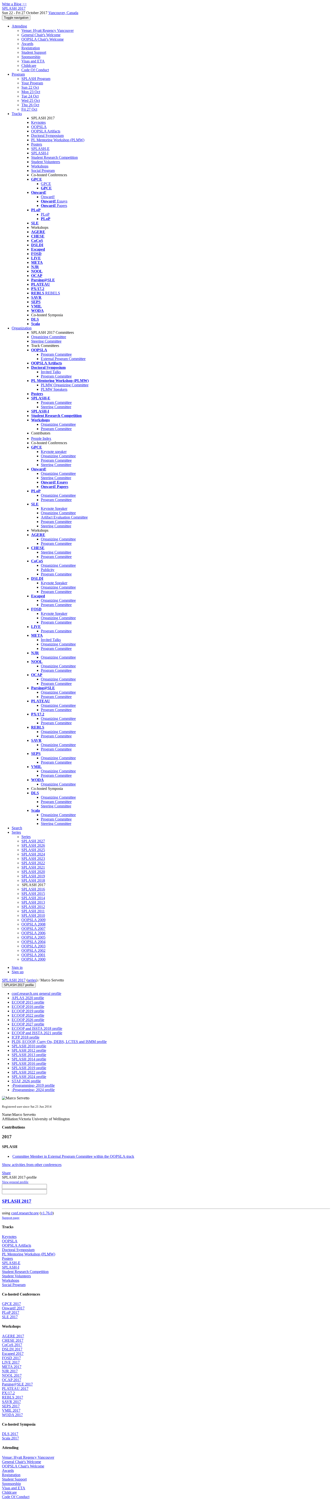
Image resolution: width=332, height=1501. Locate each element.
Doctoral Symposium (47, 135)
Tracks (17, 114)
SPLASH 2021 (33, 867)
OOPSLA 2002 (33, 950)
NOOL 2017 (12, 1375)
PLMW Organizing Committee (64, 385)
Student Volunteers (45, 162)
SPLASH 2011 (33, 911)
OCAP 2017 (11, 1380)
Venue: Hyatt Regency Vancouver (47, 30)
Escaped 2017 (13, 1353)
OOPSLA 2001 (33, 955)
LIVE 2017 (11, 1362)
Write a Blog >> (14, 4)
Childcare (28, 65)
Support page (10, 1217)
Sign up (18, 972)
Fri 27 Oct (29, 109)
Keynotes (38, 122)
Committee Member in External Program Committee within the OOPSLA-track (73, 1156)
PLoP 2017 (10, 1312)
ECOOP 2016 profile (28, 1007)
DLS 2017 (10, 1434)
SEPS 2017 (11, 1406)
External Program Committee (63, 359)
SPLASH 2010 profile (29, 1046)
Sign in (17, 967)
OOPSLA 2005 (33, 937)
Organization (22, 328)
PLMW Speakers (54, 389)
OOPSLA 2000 (33, 959)
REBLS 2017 (12, 1397)
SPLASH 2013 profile (29, 1055)
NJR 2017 (10, 1371)
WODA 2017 (12, 1415)
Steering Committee (46, 341)
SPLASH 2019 (33, 876)
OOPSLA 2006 (33, 933)
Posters (36, 144)
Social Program (43, 170)
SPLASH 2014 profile (29, 1059)
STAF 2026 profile (26, 1081)
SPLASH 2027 (33, 841)
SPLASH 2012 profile (29, 1050)
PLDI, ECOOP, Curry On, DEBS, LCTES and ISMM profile (59, 1042)
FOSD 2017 (11, 1358)
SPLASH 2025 (33, 850)
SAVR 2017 (11, 1402)
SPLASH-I (39, 153)
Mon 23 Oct (30, 92)
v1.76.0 (46, 1213)
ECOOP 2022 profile (28, 1015)
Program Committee (56, 354)
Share (6, 1173)
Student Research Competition (54, 157)
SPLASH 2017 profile (19, 985)
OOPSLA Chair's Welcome (42, 39)
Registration (30, 48)
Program (18, 74)
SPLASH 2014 (33, 898)
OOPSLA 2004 (33, 942)
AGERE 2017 (13, 1336)
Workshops (39, 166)
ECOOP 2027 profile (28, 1024)
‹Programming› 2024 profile (33, 1090)
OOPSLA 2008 (33, 924)
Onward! (48, 197)
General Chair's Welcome (41, 35)
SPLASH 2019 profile (29, 1068)
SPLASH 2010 (33, 915)
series (32, 980)
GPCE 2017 (11, 1304)
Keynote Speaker (54, 508)
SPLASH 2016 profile (29, 1063)
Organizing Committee (48, 337)
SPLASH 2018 (33, 880)
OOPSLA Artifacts (45, 131)
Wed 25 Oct (30, 100)
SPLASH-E (40, 149)
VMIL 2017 (11, 1410)
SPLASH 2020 (33, 872)
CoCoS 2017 (12, 1345)
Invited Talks (51, 372)
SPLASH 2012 (33, 907)
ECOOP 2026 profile (28, 1020)
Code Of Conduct (35, 70)
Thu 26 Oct (30, 105)
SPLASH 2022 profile (29, 1072)
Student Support (33, 52)
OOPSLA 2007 (33, 929)
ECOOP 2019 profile (28, 1011)
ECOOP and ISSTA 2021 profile (37, 1033)
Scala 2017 (10, 1438)
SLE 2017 (10, 1317)
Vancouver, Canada (63, 13)
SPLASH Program (35, 79)
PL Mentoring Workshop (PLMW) (57, 140)
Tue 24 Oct (30, 96)
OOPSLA (39, 127)
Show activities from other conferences (31, 1165)
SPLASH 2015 (33, 894)
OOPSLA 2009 (33, 920)
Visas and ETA (33, 61)
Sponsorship (30, 57)
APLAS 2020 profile (28, 998)
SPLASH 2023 (33, 858)
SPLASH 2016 (33, 889)
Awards (27, 44)
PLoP (45, 214)
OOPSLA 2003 (33, 946)
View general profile (15, 1182)
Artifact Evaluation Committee (64, 517)
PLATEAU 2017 (15, 1388)
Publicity (47, 570)
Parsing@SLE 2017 (17, 1384)
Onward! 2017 (13, 1308)
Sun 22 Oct (30, 87)
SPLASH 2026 (33, 845)
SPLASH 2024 (33, 854)
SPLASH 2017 (14, 980)
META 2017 (11, 1367)
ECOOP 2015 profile (28, 1002)
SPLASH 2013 (33, 902)
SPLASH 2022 (33, 863)
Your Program (32, 83)
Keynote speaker (54, 452)
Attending (19, 26)
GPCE (46, 184)
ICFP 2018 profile (25, 1037)
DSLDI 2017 (12, 1349)
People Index (41, 438)
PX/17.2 (8, 1393)
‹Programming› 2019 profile (33, 1085)
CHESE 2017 (12, 1340)
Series (26, 837)
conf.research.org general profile (36, 993)
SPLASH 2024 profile (29, 1077)
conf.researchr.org (25, 1213)
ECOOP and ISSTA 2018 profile (37, 1028)
